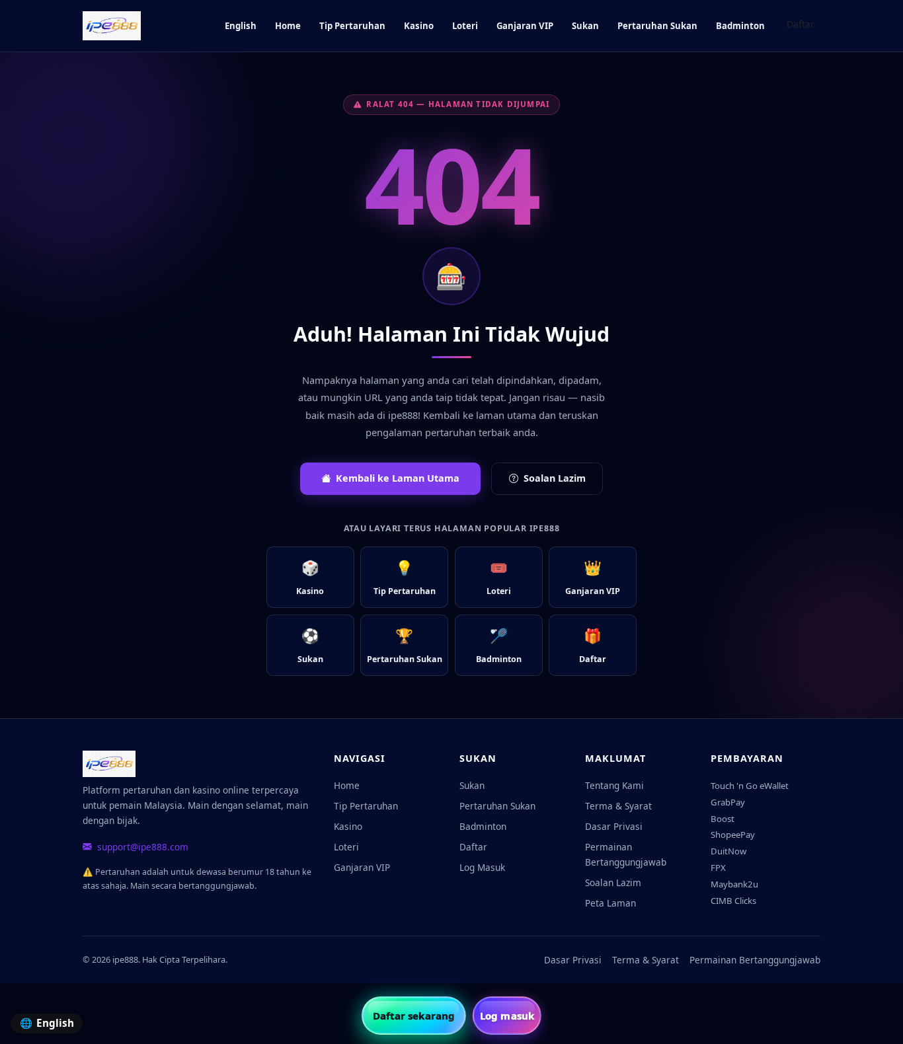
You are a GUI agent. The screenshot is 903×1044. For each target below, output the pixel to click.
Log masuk (507, 1015)
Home (288, 26)
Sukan (585, 26)
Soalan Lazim (555, 478)
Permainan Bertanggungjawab (625, 854)
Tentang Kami (614, 785)
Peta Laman (610, 903)
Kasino (419, 26)
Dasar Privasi (614, 826)
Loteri (465, 26)
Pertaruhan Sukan (657, 26)
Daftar (800, 24)
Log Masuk (482, 867)
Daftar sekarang (414, 1015)
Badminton (740, 26)
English (240, 26)
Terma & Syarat (618, 806)
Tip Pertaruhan (352, 26)
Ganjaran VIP (524, 26)
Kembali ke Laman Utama (397, 478)
